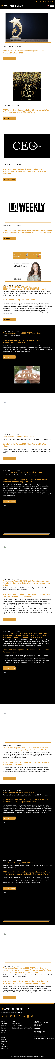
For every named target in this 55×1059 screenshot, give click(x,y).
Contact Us (4, 1048)
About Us (4, 1023)
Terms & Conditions (17, 1026)
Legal (13, 1021)
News (3, 1037)
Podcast (3, 1039)
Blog (2, 1044)
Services (3, 1026)
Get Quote (4, 1046)
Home (3, 1021)
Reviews (3, 1028)
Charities (4, 1041)
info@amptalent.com (40, 1037)
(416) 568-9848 (38, 1025)
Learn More (7, 59)
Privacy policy (16, 1023)
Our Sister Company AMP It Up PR (22, 1028)
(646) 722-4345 (38, 1032)
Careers (3, 1035)
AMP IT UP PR (5, 1030)
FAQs (3, 1032)
